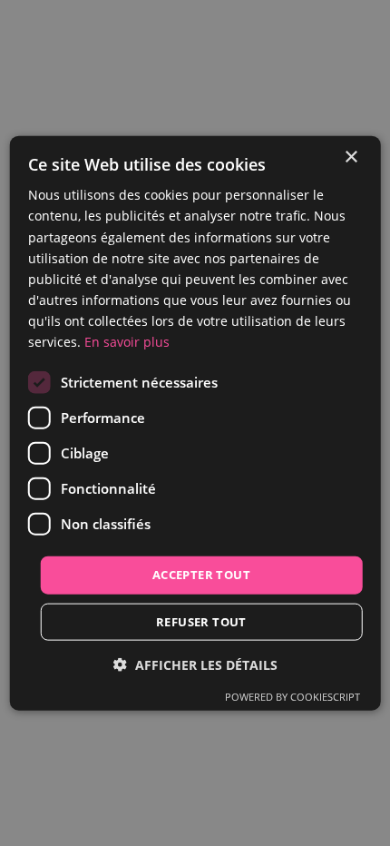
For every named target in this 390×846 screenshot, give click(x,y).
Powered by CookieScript (292, 696)
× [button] (350, 157)
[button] (195, 664)
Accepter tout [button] (201, 574)
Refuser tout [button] (201, 621)
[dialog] (195, 423)
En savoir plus (127, 341)
